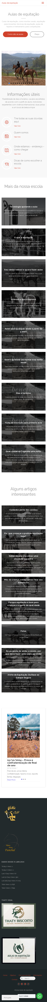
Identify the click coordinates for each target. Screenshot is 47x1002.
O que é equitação (23, 237)
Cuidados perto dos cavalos (23, 510)
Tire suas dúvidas (24, 975)
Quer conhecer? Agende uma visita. (23, 451)
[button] (9, 83)
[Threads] (28, 984)
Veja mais (17, 125)
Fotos (23, 631)
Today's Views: (7, 866)
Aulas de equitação (10, 3)
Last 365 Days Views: (9, 881)
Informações (37, 975)
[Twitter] (25, 984)
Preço (37, 34)
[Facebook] (18, 984)
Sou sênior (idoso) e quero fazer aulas (23, 270)
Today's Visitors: (7, 870)
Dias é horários (23, 393)
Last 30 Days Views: (9, 877)
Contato (14, 979)
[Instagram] (21, 984)
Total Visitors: (6, 888)
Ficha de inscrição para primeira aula (23, 423)
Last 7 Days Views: (8, 873)
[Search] (21, 978)
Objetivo (13, 975)
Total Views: (6, 884)
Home (5, 975)
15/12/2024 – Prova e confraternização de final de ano (22, 763)
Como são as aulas (15, 34)
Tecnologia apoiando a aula (23, 207)
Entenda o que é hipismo (23, 299)
